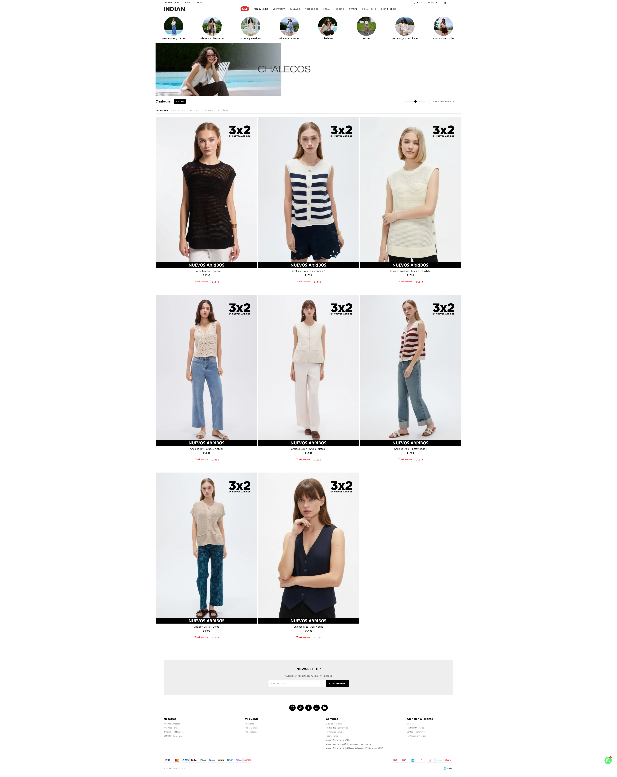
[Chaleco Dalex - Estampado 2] (308, 192)
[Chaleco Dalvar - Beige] (206, 548)
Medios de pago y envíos (337, 728)
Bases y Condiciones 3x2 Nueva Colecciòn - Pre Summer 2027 (354, 748)
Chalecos (193, 110)
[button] (418, 2)
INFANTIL (353, 9)
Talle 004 (207, 110)
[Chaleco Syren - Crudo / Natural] (308, 370)
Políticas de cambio (335, 732)
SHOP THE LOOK (389, 9)
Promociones (332, 736)
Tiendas (186, 2)
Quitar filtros (222, 110)
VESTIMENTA (279, 9)
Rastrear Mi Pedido (172, 2)
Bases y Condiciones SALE (338, 740)
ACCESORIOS (311, 9)
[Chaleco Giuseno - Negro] (206, 192)
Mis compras (251, 728)
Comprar (206, 264)
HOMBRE (339, 9)
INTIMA (326, 9)
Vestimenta (178, 110)
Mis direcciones (251, 732)
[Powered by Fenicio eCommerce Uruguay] (448, 768)
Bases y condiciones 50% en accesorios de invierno (348, 744)
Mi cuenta (249, 724)
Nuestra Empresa (172, 724)
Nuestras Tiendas (171, 728)
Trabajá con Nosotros (173, 732)
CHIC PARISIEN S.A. (173, 736)
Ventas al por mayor (416, 732)
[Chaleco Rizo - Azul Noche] (308, 548)
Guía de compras (334, 724)
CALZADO (295, 9)
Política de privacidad (416, 736)
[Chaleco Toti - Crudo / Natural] (206, 370)
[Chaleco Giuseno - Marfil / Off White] (410, 192)
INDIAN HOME (369, 9)
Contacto (197, 2)
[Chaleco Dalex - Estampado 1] (410, 370)
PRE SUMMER (261, 9)
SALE (244, 9)
